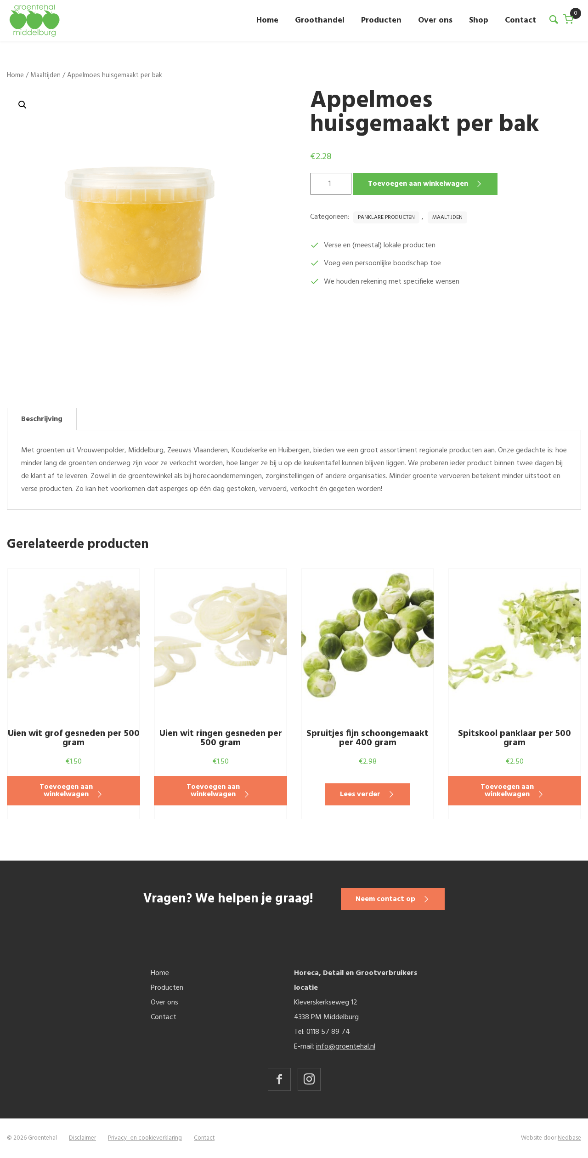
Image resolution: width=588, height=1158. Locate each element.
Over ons (435, 20)
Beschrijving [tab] (41, 419)
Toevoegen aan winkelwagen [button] (66, 790)
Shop (478, 20)
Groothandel (320, 20)
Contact (520, 20)
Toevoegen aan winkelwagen (418, 184)
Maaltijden (45, 75)
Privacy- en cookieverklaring (145, 1138)
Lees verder (360, 794)
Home (267, 20)
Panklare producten (386, 217)
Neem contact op (385, 899)
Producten (381, 20)
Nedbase (569, 1138)
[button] (22, 105)
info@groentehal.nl (345, 1047)
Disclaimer (82, 1138)
